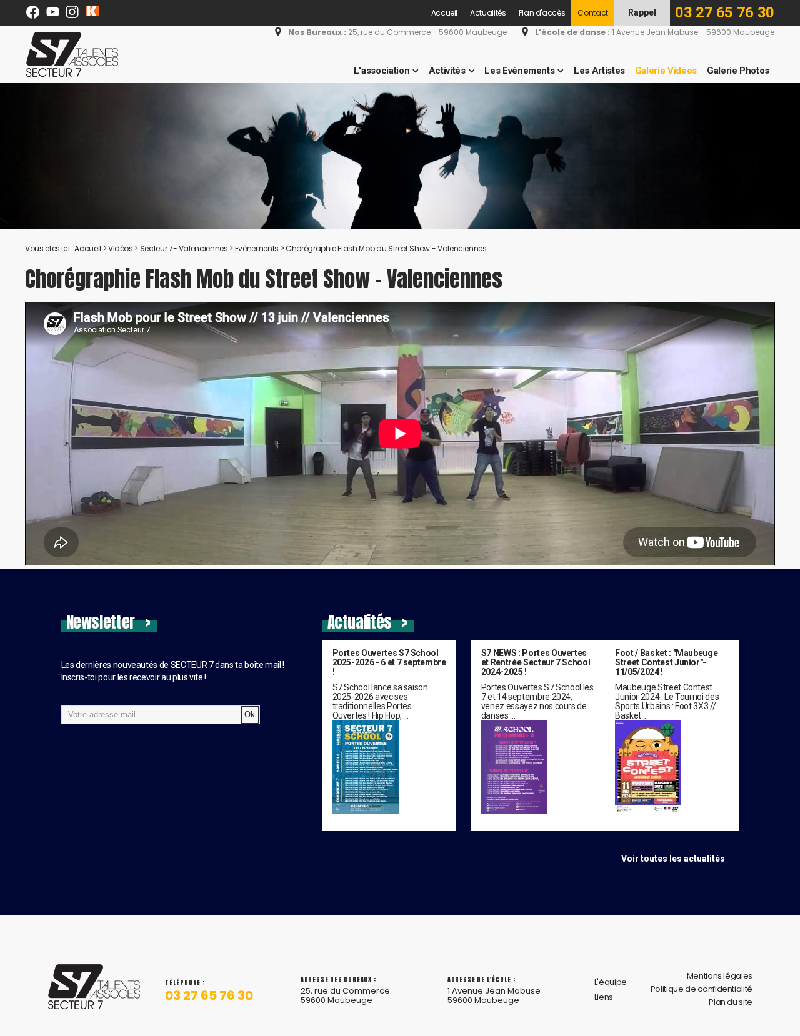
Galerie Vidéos (666, 70)
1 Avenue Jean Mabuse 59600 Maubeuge (494, 995)
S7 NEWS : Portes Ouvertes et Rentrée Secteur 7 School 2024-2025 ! (536, 663)
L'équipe (610, 982)
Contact (593, 12)
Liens (603, 997)
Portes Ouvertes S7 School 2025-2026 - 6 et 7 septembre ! (389, 663)
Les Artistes (599, 70)
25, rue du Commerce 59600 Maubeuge (345, 995)
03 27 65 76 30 (724, 12)
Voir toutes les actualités (673, 859)
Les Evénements (519, 70)
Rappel (642, 12)
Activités (447, 70)
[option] (400, 156)
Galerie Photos (738, 70)
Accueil (444, 12)
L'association (381, 70)
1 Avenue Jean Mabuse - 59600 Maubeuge (654, 32)
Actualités (488, 12)
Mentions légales (719, 976)
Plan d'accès (542, 12)
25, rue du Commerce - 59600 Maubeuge (397, 32)
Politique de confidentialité (701, 989)
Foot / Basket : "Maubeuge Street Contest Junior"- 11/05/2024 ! (666, 663)
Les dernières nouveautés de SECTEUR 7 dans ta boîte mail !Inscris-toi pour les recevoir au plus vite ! (173, 671)
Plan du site (730, 1002)
